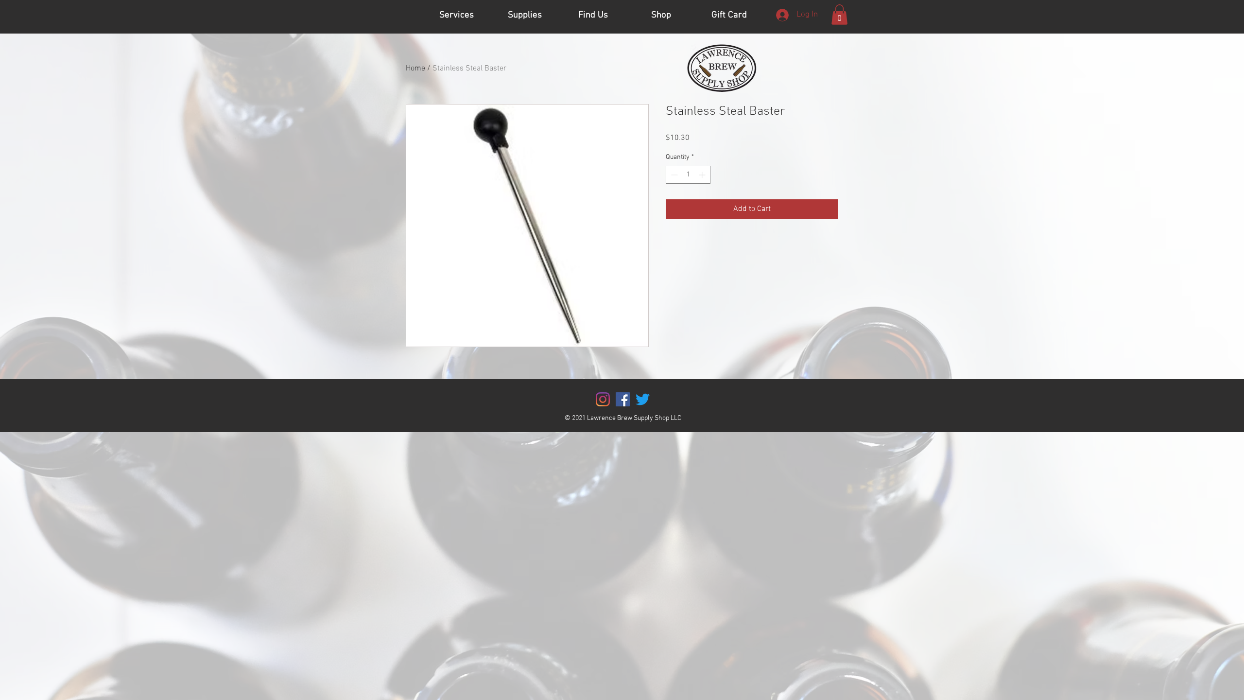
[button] (839, 14)
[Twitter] (643, 399)
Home (415, 68)
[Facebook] (623, 399)
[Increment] (703, 174)
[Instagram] (603, 399)
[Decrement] (673, 174)
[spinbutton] (688, 174)
